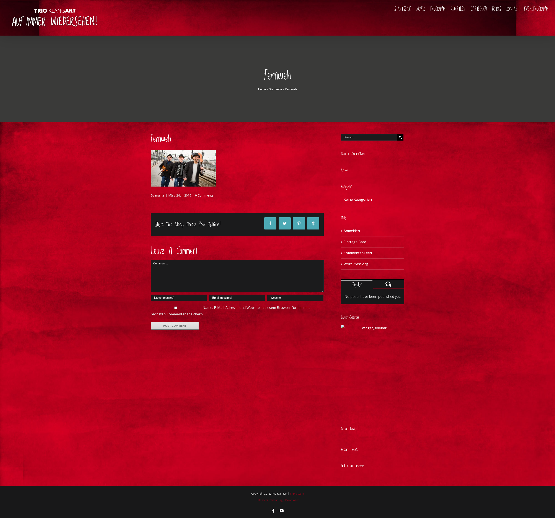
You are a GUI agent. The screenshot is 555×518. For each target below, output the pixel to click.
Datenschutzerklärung (269, 500)
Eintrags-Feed (355, 241)
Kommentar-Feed (358, 253)
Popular (357, 284)
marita (159, 195)
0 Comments (204, 195)
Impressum (297, 493)
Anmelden (352, 230)
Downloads (292, 500)
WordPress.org (356, 264)
